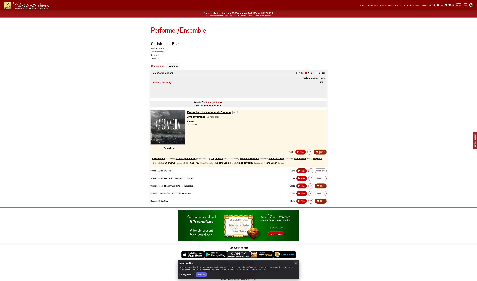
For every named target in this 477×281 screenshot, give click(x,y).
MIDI (418, 5)
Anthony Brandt (196, 116)
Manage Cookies (187, 275)
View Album (168, 148)
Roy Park (317, 158)
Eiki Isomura (158, 158)
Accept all (201, 275)
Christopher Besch (186, 158)
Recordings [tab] (157, 66)
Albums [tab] (173, 66)
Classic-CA (426, 5)
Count (322, 73)
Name (311, 73)
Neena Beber (270, 163)
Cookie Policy (253, 269)
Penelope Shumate (249, 158)
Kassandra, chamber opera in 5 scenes (209, 112)
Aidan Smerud (168, 163)
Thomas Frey (192, 163)
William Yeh (300, 158)
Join (466, 5)
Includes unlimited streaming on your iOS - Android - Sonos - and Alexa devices (238, 16)
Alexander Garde (245, 163)
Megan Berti (217, 158)
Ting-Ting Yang (221, 163)
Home (363, 5)
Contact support (475, 140)
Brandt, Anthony (162, 82)
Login (458, 5)
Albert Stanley (276, 158)
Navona (190, 121)
